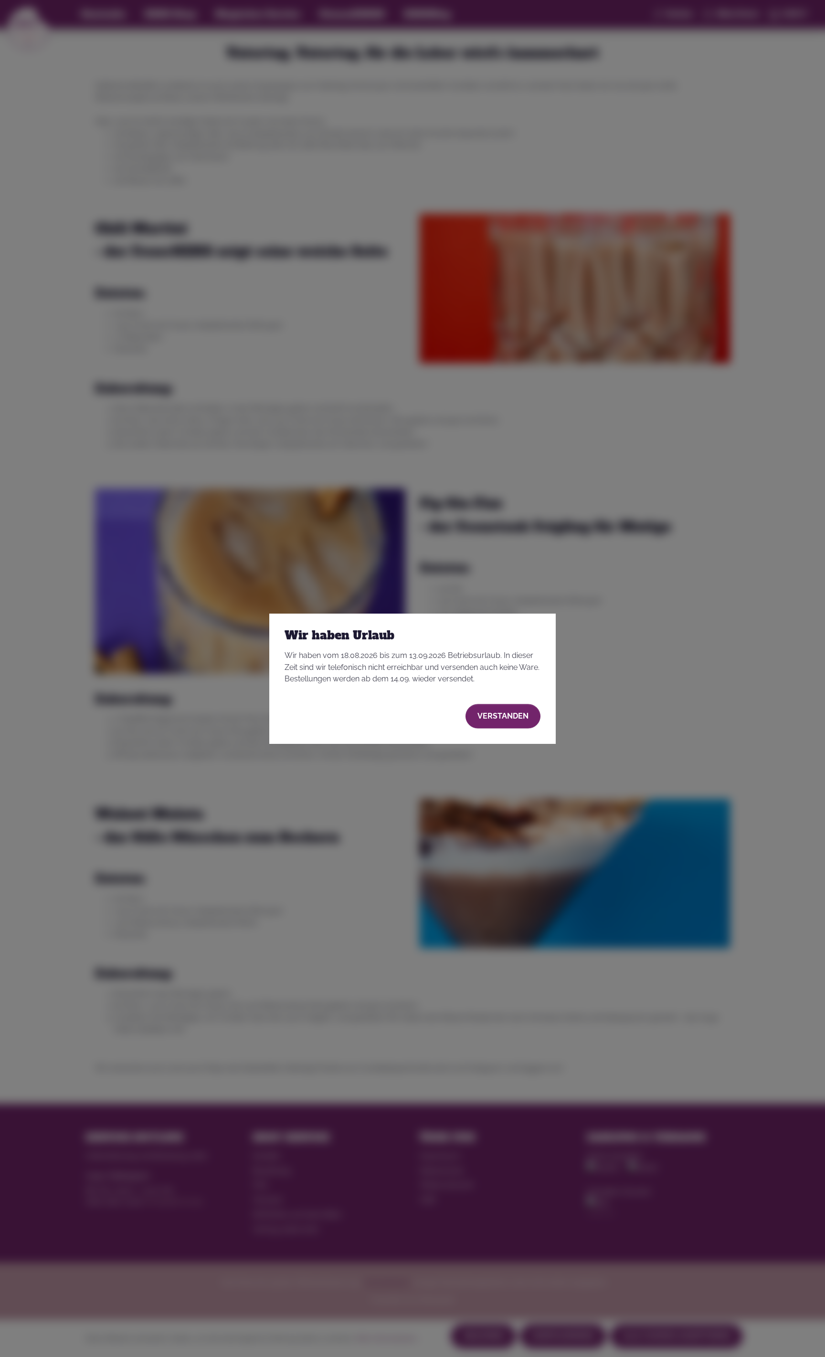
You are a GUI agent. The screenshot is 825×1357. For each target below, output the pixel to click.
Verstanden (503, 715)
